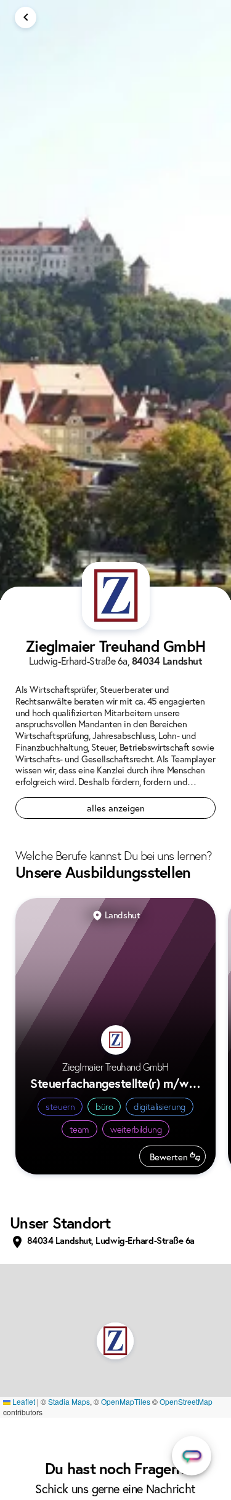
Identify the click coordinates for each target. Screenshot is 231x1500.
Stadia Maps (69, 1401)
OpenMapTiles (125, 1401)
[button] (115, 1340)
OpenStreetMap (186, 1401)
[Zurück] (25, 17)
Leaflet (22, 1401)
